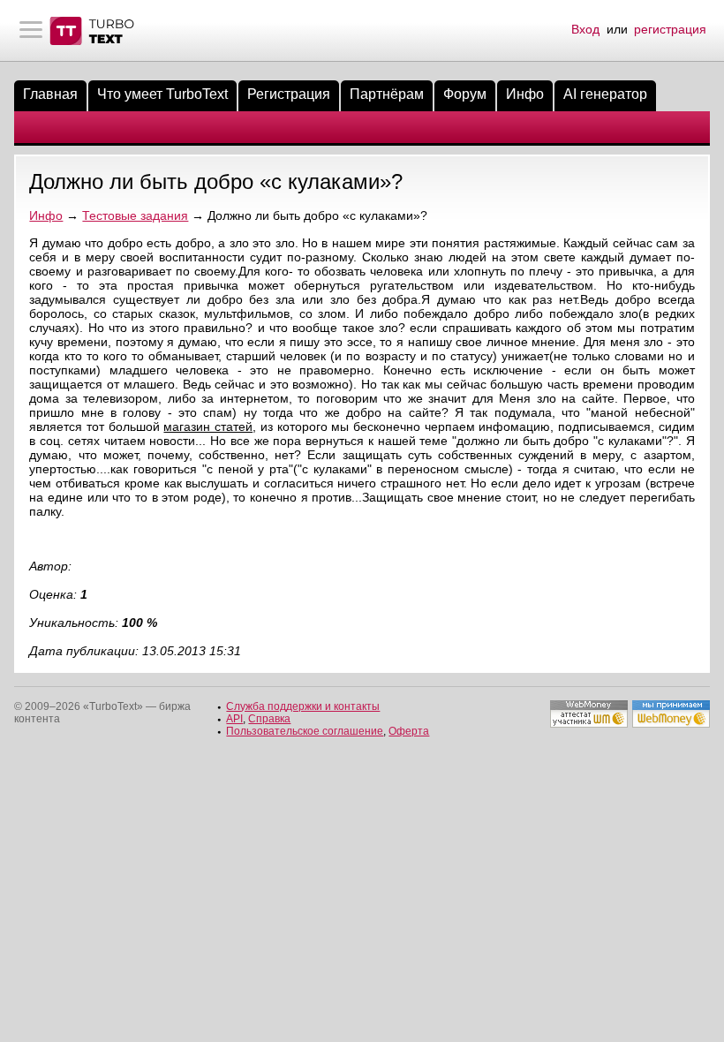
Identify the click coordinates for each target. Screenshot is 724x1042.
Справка (269, 719)
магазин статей (208, 426)
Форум (464, 94)
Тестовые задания (135, 215)
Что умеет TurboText (162, 94)
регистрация (670, 29)
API (234, 719)
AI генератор (605, 94)
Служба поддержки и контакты (303, 706)
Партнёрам (387, 94)
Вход (585, 29)
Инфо (525, 94)
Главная (50, 94)
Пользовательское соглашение (304, 731)
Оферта (408, 731)
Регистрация (288, 94)
